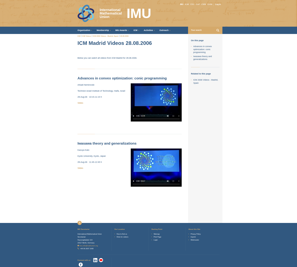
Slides (80, 103)
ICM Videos (86, 36)
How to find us (122, 234)
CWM (203, 4)
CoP (198, 4)
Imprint (193, 237)
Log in (218, 4)
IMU (181, 4)
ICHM (209, 4)
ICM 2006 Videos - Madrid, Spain (105, 36)
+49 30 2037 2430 (87, 248)
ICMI (187, 4)
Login (156, 240)
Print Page (157, 237)
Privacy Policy (196, 234)
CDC (192, 4)
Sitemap (157, 234)
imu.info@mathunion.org (89, 246)
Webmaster (195, 240)
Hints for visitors (122, 237)
